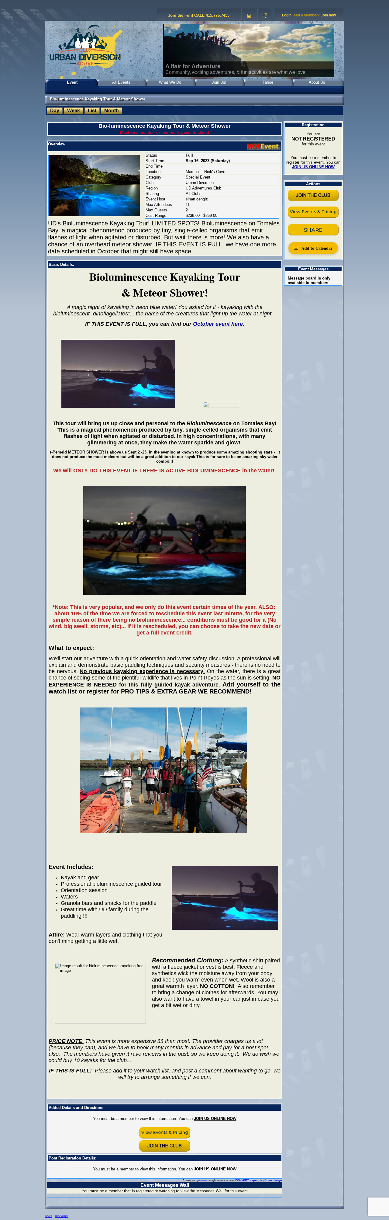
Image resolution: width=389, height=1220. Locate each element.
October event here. (218, 324)
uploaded (201, 1180)
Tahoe (268, 82)
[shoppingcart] (264, 16)
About (48, 1216)
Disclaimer (61, 1216)
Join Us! (219, 82)
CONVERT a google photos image (258, 1180)
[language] (249, 16)
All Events (121, 82)
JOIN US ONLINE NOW (215, 1118)
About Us (317, 82)
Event (72, 82)
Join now (328, 15)
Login (286, 15)
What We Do (170, 82)
